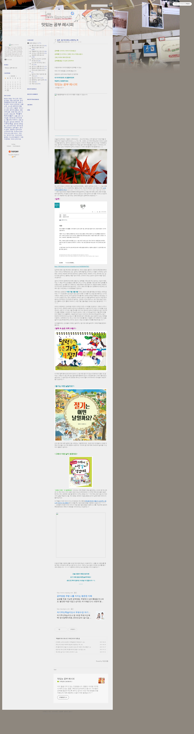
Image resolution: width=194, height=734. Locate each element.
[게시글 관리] (65, 629)
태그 (50, 711)
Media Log (9, 6)
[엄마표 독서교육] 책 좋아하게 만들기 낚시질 (69, 649)
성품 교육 (17, 116)
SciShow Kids (18, 131)
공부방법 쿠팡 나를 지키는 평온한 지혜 (74, 596)
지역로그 (45, 711)
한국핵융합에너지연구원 (13, 101)
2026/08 (13, 76)
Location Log (16, 6)
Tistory (71, 713)
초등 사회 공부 (14, 100)
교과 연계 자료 (11, 126)
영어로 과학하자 (15, 122)
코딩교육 (12, 114)
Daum (60, 713)
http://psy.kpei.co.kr (63, 609)
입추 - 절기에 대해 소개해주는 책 (67, 40)
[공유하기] (62, 629)
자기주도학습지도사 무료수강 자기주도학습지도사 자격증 (73, 612)
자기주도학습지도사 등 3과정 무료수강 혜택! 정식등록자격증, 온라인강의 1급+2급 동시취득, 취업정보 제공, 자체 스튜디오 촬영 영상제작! (74, 616)
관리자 (66, 711)
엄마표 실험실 (14, 110)
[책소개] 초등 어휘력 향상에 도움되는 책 (68, 644)
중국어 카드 (10, 135)
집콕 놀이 (16, 127)
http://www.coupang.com (65, 593)
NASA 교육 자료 (16, 139)
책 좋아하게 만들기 (13, 115)
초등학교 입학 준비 (16, 129)
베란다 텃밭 (8, 98)
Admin (30, 6)
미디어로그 (55, 711)
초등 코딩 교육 (16, 112)
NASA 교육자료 (15, 104)
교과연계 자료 (8, 131)
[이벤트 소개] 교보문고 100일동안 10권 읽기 (69, 642)
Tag (4, 6)
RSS (14, 156)
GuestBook (24, 6)
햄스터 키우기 (12, 120)
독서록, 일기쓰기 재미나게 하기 (65, 652)
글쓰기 (70, 711)
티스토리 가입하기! (14, 154)
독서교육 (15, 98)
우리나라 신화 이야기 (11, 133)
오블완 (15, 108)
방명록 (61, 711)
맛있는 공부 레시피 (57, 24)
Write (4, 8)
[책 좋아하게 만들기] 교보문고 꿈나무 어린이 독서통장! (72, 647)
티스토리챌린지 (14, 137)
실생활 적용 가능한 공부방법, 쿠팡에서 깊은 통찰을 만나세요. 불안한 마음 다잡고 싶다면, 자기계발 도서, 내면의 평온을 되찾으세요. (80, 600)
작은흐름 (44, 713)
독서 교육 (9, 108)
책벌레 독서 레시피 (63, 42)
